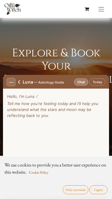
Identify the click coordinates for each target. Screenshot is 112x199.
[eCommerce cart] (87, 9)
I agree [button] (98, 189)
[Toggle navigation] (101, 9)
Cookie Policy (38, 172)
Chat (81, 82)
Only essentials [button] (75, 189)
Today (97, 82)
